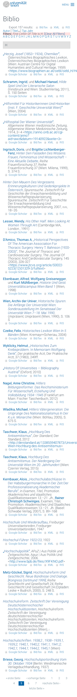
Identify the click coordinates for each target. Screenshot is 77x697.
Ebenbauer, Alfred (16, 279)
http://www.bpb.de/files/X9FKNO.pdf (36, 561)
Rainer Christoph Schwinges (36, 499)
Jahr (30, 31)
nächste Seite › (51, 683)
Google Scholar (18, 74)
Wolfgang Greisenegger (48, 279)
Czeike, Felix (12, 331)
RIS (68, 27)
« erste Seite (13, 678)
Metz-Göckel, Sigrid (17, 572)
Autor (6, 31)
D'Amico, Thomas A (17, 240)
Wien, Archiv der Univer (20, 301)
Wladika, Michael (15, 409)
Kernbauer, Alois (15, 479)
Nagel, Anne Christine (19, 383)
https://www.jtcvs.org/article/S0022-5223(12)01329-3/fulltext (35, 266)
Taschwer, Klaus (15, 432)
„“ (31, 54)
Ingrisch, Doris (13, 149)
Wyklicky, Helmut (15, 346)
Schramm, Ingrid (15, 82)
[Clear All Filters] (54, 34)
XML (56, 27)
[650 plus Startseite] (38, 4)
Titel (15, 31)
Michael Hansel (46, 82)
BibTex (43, 27)
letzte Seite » (36, 688)
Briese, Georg (13, 659)
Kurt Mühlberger (26, 283)
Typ (24, 31)
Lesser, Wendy (13, 221)
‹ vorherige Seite (35, 678)
